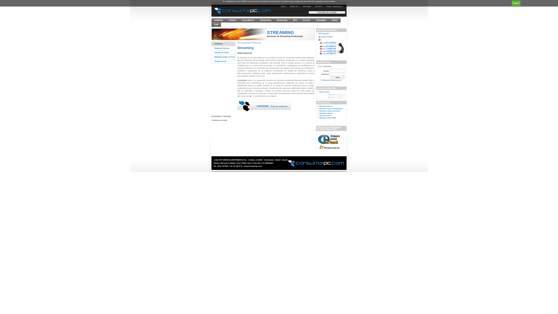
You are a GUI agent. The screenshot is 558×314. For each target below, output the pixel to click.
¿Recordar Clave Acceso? (332, 80)
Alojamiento (248, 20)
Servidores (265, 20)
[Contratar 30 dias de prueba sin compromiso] (264, 106)
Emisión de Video (221, 52)
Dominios (218, 20)
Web (295, 20)
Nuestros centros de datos (330, 111)
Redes (335, 20)
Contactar (325, 33)
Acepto (516, 3)
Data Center (324, 92)
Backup (306, 20)
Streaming (321, 20)
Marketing (282, 20)
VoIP (216, 25)
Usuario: (326, 71)
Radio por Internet (221, 48)
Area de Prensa (325, 115)
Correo (232, 20)
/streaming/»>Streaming (251, 43)
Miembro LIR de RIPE (328, 118)
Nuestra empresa (326, 106)
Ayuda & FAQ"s (327, 37)
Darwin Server (220, 61)
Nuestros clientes (326, 113)
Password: (325, 74)
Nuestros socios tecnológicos (331, 108)
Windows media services (224, 57)
